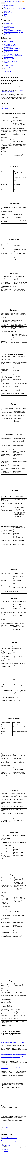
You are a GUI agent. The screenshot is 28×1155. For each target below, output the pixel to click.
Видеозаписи (7, 71)
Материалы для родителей (11, 54)
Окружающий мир (9, 58)
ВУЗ (5, 16)
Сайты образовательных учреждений (13, 32)
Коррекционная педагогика (11, 50)
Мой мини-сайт (8, 26)
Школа (5, 14)
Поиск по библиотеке (9, 41)
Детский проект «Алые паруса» (12, 7)
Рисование (6, 62)
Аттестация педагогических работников (14, 8)
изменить (6, 1149)
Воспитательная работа (10, 44)
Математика (7, 52)
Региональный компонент (11, 61)
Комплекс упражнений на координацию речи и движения (12, 1091)
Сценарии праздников (10, 64)
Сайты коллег (7, 33)
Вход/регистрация (8, 23)
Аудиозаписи (7, 69)
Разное (5, 68)
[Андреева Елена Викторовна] (9, 1138)
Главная (6, 25)
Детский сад (7, 11)
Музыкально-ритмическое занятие (13, 55)
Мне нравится (7, 1127)
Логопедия (6, 51)
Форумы (6, 34)
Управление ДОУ (8, 65)
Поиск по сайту (8, 29)
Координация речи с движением (11, 1141)
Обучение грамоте (8, 57)
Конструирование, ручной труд (12, 48)
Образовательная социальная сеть (12, 1)
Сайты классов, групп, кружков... (13, 30)
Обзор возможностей (9, 5)
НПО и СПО (7, 15)
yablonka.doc (5, 108)
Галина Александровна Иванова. (12, 91)
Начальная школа (8, 12)
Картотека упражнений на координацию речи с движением (12, 1042)
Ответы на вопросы (9, 27)
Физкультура (7, 67)
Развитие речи (7, 59)
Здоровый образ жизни (10, 45)
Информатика (7, 47)
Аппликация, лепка (9, 43)
